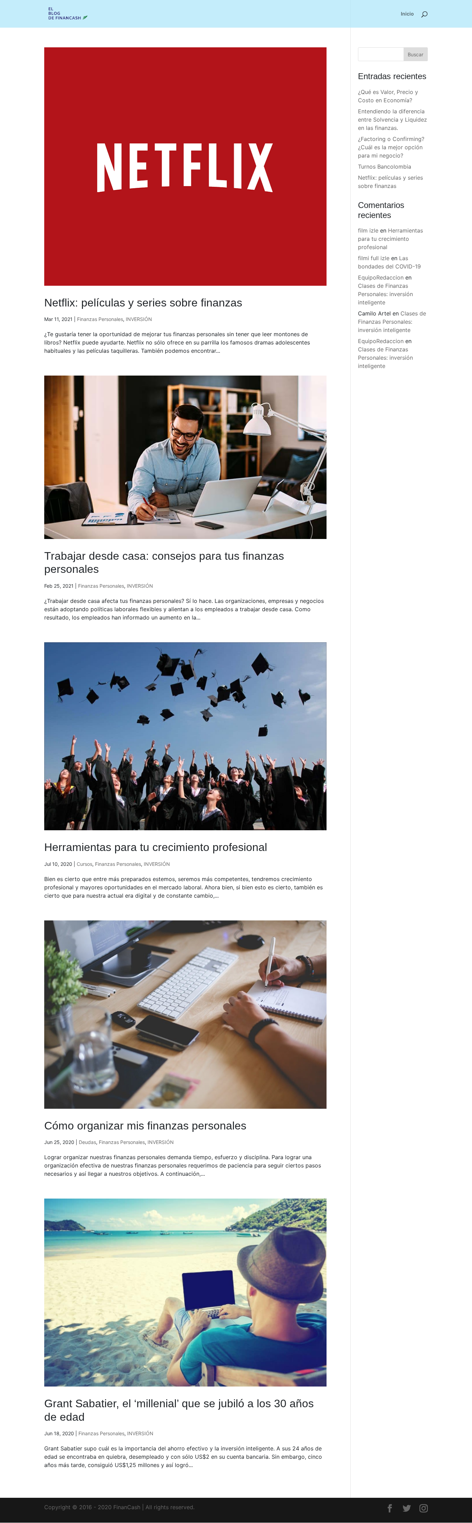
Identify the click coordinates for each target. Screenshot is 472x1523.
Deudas (87, 1142)
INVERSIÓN (139, 319)
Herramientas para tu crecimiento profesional (155, 847)
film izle (368, 230)
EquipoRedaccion (381, 277)
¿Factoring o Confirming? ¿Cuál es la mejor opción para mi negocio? (391, 147)
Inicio (407, 14)
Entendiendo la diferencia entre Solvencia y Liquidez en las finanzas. (392, 119)
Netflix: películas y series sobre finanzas (143, 302)
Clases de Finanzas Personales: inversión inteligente (385, 294)
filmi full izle (373, 258)
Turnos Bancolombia (384, 166)
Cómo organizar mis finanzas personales (145, 1125)
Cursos (84, 864)
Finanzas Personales (100, 319)
